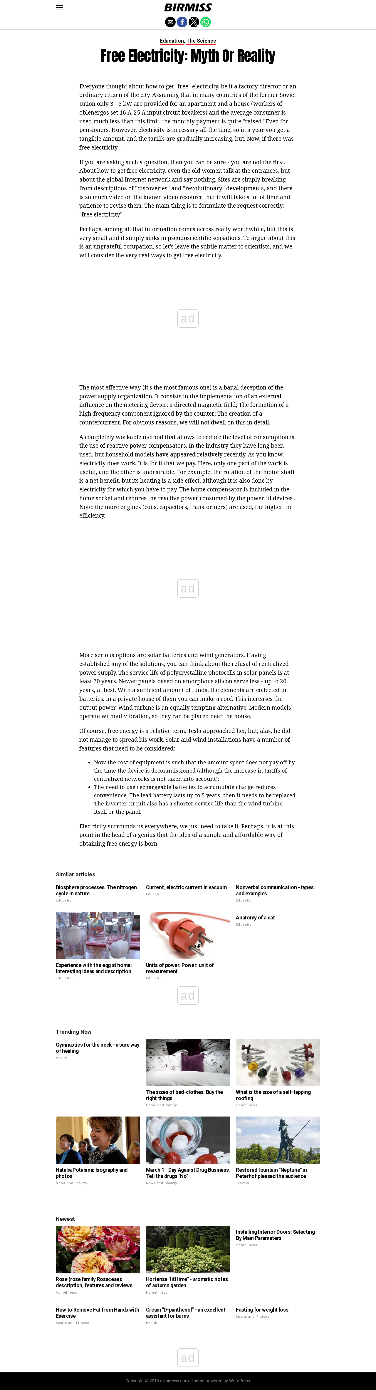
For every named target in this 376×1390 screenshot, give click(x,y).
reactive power (178, 498)
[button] (59, 7)
